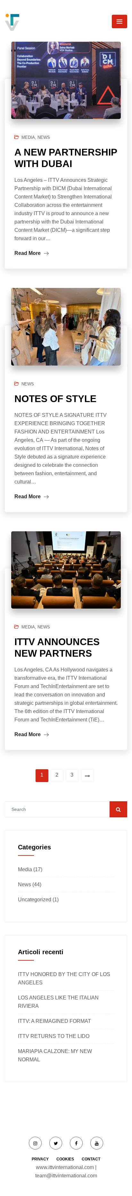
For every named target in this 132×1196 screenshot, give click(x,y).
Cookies (65, 1159)
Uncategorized (34, 899)
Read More (28, 253)
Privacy (40, 1159)
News (43, 137)
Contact (91, 1159)
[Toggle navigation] (119, 21)
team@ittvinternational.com (66, 1175)
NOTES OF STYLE (55, 398)
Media (28, 137)
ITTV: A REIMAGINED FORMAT (54, 1021)
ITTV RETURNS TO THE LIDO (53, 1036)
